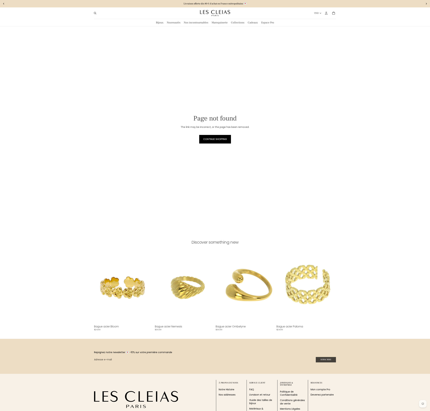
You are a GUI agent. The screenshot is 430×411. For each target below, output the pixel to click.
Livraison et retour (259, 395)
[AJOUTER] (148, 318)
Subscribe (325, 359)
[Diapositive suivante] (426, 3)
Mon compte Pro (320, 389)
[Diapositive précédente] (3, 3)
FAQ (251, 389)
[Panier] (333, 13)
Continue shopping (215, 139)
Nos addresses (227, 395)
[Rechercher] (95, 13)
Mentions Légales (290, 409)
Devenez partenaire (322, 395)
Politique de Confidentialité (288, 393)
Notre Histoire (226, 389)
